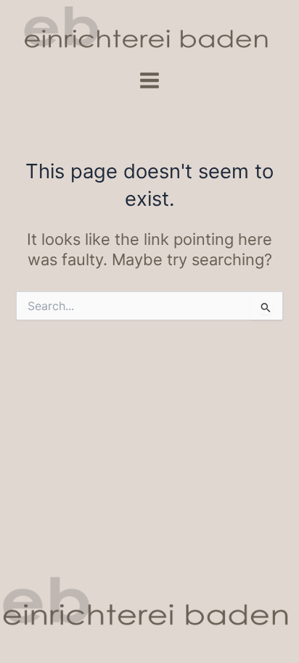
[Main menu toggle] (149, 80)
